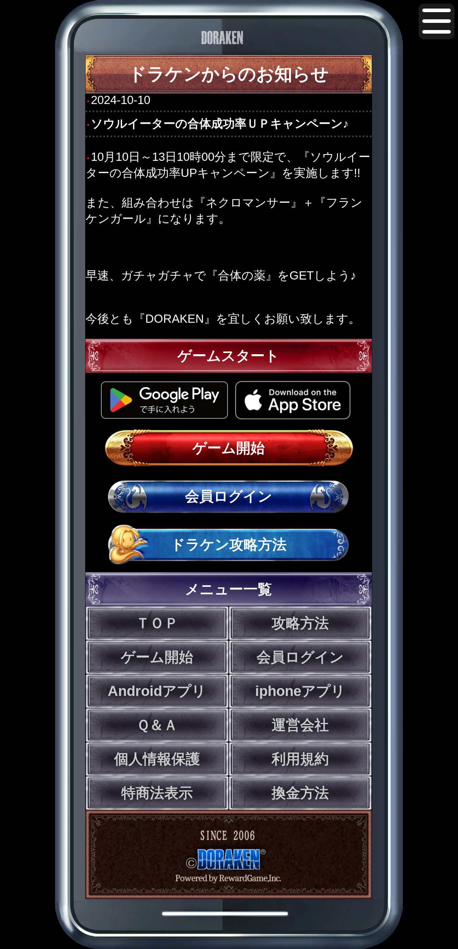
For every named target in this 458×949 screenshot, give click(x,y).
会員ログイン (228, 496)
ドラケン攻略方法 (229, 544)
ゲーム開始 (229, 448)
